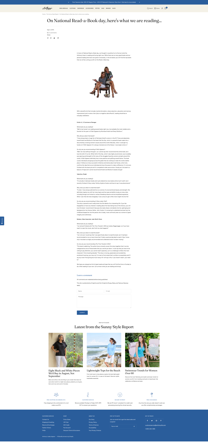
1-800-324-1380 (150, 429)
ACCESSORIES (90, 8)
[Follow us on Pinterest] (161, 420)
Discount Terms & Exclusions (71, 430)
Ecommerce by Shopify (67, 436)
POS (58, 436)
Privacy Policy (112, 283)
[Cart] (165, 8)
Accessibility (92, 427)
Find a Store (66, 419)
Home (43, 14)
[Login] (162, 8)
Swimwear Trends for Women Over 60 (141, 372)
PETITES (97, 8)
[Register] (134, 426)
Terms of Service (123, 283)
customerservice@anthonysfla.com (155, 425)
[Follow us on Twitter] (152, 420)
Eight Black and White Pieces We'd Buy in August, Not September (64, 373)
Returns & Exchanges (48, 425)
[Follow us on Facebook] (147, 420)
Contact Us (45, 419)
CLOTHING (73, 8)
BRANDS (108, 8)
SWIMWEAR (80, 8)
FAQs (43, 430)
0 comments (53, 32)
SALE (102, 8)
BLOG (114, 8)
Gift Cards (66, 425)
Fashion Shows (46, 427)
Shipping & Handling (48, 422)
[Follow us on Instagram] (156, 420)
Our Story (91, 419)
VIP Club (65, 422)
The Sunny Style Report (52, 14)
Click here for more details (128, 2)
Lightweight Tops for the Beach (103, 370)
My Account (67, 427)
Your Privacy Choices (95, 430)
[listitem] (50, 38)
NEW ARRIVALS (63, 8)
